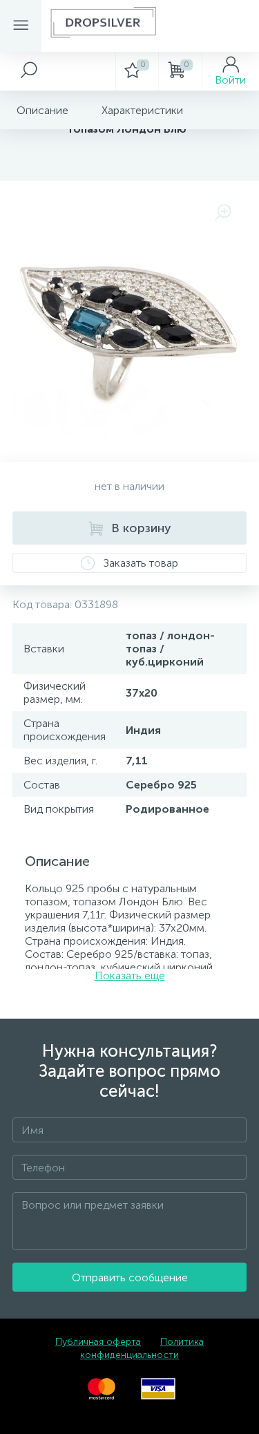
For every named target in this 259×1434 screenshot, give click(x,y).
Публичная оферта (98, 1342)
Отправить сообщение (130, 1277)
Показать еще (130, 975)
